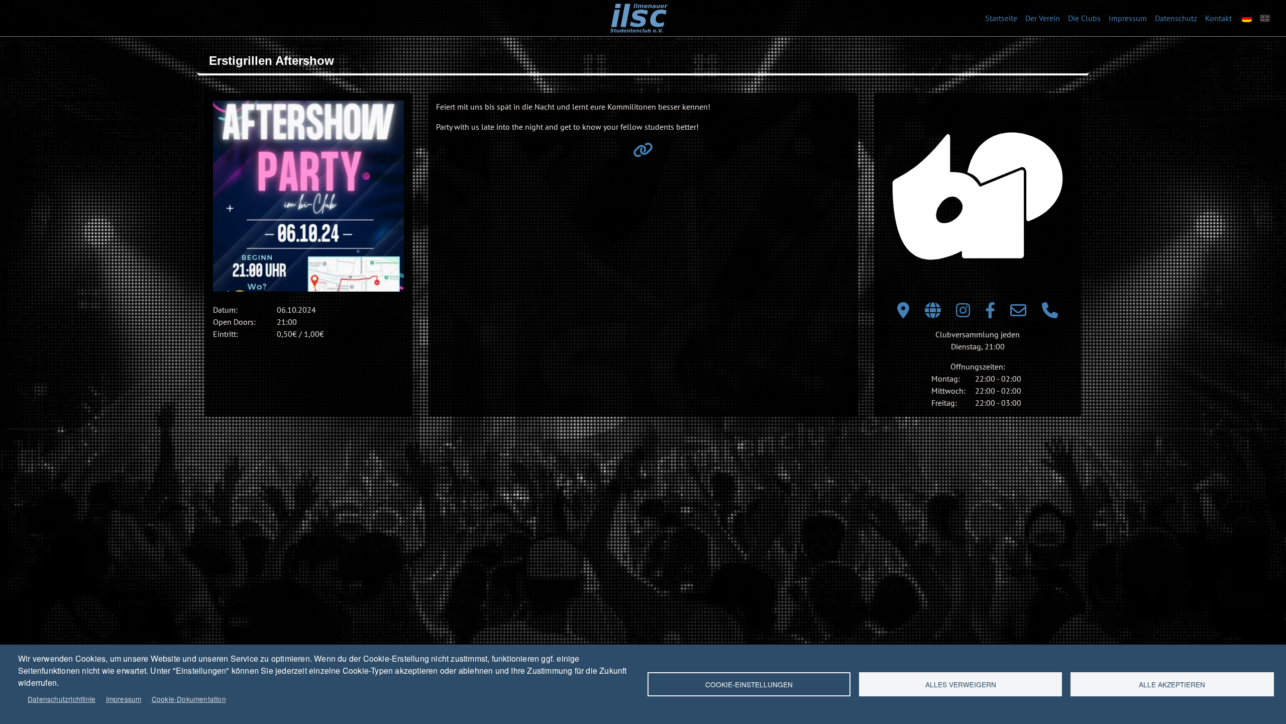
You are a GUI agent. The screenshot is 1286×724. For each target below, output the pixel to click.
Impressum (1128, 18)
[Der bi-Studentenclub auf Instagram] (963, 313)
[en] (1265, 18)
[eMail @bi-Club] (1018, 313)
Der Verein (1042, 18)
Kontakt (1218, 18)
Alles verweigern (960, 684)
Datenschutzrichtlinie (61, 699)
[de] (1247, 18)
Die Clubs (1084, 18)
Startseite (1001, 18)
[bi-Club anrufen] (1050, 313)
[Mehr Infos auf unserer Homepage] (643, 153)
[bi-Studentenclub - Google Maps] (903, 313)
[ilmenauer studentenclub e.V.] (638, 11)
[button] (308, 196)
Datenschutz (1176, 18)
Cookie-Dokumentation (189, 699)
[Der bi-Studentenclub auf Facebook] (990, 313)
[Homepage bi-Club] (933, 313)
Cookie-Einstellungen (749, 684)
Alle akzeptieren (1172, 684)
